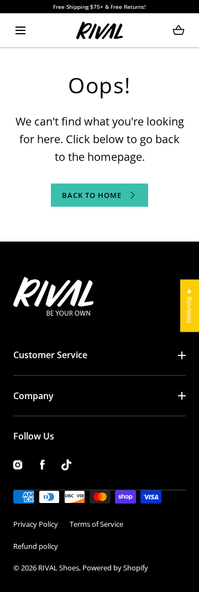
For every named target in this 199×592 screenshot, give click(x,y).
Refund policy (35, 546)
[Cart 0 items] (179, 30)
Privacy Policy (35, 524)
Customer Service (50, 355)
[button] (20, 30)
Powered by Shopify (115, 568)
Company (33, 396)
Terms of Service (96, 524)
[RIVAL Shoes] (99, 30)
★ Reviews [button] (190, 305)
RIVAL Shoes (58, 568)
